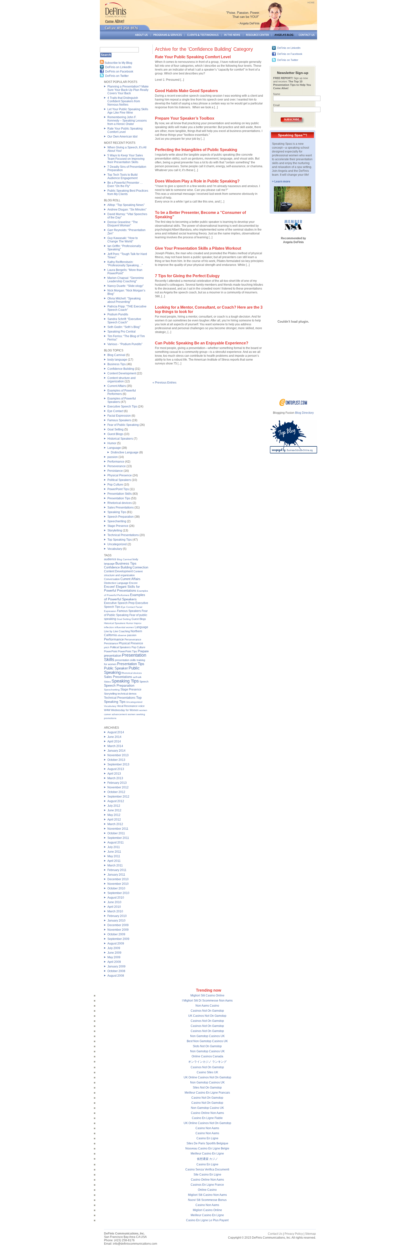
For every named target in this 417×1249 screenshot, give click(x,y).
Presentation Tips (118, 498)
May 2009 (113, 957)
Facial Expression (119, 415)
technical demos (127, 693)
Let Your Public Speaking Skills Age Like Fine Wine (127, 111)
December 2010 (118, 879)
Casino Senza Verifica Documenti (207, 1169)
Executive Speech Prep (119, 603)
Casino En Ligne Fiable (207, 1118)
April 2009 (114, 962)
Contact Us (275, 1233)
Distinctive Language (125, 452)
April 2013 (114, 773)
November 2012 (118, 787)
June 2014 (114, 737)
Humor (111, 443)
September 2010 (118, 893)
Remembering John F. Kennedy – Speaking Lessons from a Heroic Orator (127, 121)
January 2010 (116, 920)
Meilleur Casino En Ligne (207, 1153)
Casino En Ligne (207, 1138)
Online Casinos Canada (207, 1056)
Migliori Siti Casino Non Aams (207, 1195)
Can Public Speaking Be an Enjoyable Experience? (201, 343)
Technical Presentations (123, 535)
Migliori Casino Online (207, 1210)
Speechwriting (116, 521)
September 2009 (118, 939)
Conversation (112, 579)
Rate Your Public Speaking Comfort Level (125, 130)
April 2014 (114, 741)
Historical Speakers (120, 438)
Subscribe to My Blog (118, 63)
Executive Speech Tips (122, 406)
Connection (140, 567)
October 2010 (116, 888)
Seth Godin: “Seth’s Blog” (123, 327)
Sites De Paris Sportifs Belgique (207, 1143)
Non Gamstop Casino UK (207, 1108)
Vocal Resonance (127, 705)
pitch (106, 647)
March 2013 (115, 778)
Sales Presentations (120, 507)
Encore (133, 582)
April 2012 (114, 819)
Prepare (143, 651)
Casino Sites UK (207, 1072)
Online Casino (207, 1189)
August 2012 (115, 801)
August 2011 (115, 842)
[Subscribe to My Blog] (102, 63)
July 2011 (113, 847)
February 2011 (116, 870)
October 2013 (116, 760)
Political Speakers (119, 480)
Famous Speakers (119, 420)
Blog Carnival (116, 355)
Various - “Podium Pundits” (124, 344)
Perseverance (116, 466)
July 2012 (113, 805)
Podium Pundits (117, 314)
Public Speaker (116, 668)
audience (110, 559)
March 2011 (115, 865)
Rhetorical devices (119, 503)
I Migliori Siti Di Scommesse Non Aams (207, 1000)
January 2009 (116, 966)
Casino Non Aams (207, 1128)
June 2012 (114, 810)
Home (311, 2)
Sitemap (310, 1233)
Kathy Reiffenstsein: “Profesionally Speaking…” (125, 263)
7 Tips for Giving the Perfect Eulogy (187, 276)
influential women (124, 627)
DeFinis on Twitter (117, 76)
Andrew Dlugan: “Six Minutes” (126, 209)
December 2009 (118, 925)
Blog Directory (304, 412)
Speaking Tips (116, 512)
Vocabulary (114, 549)
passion (112, 457)
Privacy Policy (294, 1233)
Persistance (115, 470)
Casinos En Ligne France (207, 1184)
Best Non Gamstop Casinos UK (207, 1041)
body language (117, 359)
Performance (115, 461)
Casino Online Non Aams (207, 1113)
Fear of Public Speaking (123, 425)
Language (114, 448)
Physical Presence (119, 475)
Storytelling (114, 530)
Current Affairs (116, 386)
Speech (143, 681)
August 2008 (115, 975)
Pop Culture (115, 484)
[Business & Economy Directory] (293, 405)
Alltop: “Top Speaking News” (126, 205)
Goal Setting (115, 429)
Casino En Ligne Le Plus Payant (207, 1220)
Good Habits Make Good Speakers (186, 91)
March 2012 (115, 824)
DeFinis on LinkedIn (118, 67)
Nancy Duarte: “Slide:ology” (125, 286)
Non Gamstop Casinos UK (207, 1036)
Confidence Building (120, 368)
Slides (107, 681)
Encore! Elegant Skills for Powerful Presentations (122, 588)
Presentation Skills (119, 493)
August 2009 (115, 943)
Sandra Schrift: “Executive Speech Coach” (124, 320)
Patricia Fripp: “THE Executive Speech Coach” (126, 308)
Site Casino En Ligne (207, 1174)
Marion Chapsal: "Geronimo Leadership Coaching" (125, 279)
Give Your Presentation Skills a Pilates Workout (198, 248)
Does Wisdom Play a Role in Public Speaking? (197, 181)
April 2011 (114, 861)
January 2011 (116, 874)
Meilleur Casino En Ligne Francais (207, 1092)
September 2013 (118, 764)
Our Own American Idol (122, 136)
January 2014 (116, 750)
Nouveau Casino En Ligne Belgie (207, 1148)
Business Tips (116, 364)
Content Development (121, 373)
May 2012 (113, 815)
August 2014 (115, 732)
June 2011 (114, 851)
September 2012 (118, 796)
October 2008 (116, 971)
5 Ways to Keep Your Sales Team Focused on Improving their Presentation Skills (126, 159)
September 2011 (118, 838)
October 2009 (116, 934)
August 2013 (115, 769)
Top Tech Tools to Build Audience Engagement (122, 176)
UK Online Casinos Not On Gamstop (207, 1077)
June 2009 (114, 952)
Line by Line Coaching (117, 631)
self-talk (137, 677)
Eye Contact (115, 411)
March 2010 (115, 911)
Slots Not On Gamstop (207, 1046)
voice (141, 705)
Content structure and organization (121, 379)
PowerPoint (110, 651)
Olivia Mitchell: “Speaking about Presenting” (124, 300)
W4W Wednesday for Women (121, 710)
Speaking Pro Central (121, 331)
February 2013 (117, 782)
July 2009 (113, 948)
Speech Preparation (120, 516)
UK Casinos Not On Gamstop (207, 1015)
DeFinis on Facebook (119, 71)
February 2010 (117, 916)
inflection (109, 627)
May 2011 (113, 856)
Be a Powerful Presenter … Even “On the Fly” (125, 184)
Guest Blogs (115, 434)
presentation (112, 655)
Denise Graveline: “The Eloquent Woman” (122, 223)
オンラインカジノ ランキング (207, 1061)
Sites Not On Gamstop (207, 1087)
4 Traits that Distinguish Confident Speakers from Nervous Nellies (123, 101)
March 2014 (115, 746)
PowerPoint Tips (118, 489)
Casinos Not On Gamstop (207, 1010)
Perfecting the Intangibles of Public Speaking (196, 150)
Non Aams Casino (207, 1005)
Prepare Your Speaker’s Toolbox (184, 118)
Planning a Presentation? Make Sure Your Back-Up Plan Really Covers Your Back (128, 90)
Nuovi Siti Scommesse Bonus (207, 1200)
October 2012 (116, 792)
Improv (137, 623)
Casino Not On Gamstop (207, 1097)
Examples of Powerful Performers (121, 392)
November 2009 (118, 929)
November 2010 (118, 884)
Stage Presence (117, 526)
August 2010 (115, 897)
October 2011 (116, 833)
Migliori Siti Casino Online (207, 995)
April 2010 (114, 906)
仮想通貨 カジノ (207, 1159)
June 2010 (114, 902)
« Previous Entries (164, 382)
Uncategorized (117, 544)
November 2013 (118, 755)
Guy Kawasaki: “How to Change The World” (122, 239)
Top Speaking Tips (119, 539)
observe (122, 635)
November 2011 (117, 828)
